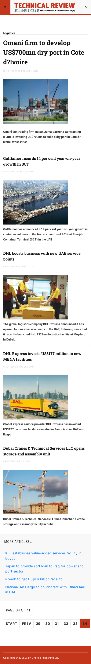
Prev (26, 623)
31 (57, 623)
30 (47, 623)
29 (38, 623)
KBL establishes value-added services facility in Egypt (43, 555)
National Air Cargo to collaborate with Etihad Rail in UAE (45, 589)
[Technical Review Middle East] (26, 5)
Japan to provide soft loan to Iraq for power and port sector (44, 568)
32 (66, 623)
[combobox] (85, 7)
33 (75, 623)
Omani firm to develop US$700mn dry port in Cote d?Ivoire (43, 52)
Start (11, 623)
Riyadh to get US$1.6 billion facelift (33, 579)
